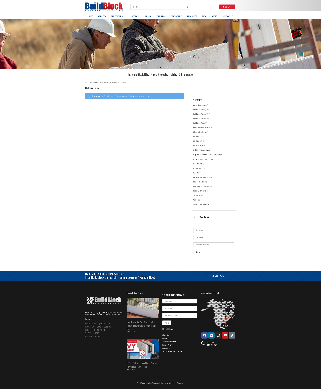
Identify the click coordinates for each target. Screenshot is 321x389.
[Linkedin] (211, 335)
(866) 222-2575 (212, 345)
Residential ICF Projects (201, 186)
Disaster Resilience (199, 132)
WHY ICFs (102, 16)
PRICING (148, 16)
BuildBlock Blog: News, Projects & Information (103, 82)
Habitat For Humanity (200, 150)
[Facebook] (204, 335)
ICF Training (197, 168)
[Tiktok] (232, 335)
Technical (196, 195)
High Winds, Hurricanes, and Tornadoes (206, 155)
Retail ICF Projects (199, 191)
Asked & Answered (199, 105)
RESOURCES (192, 16)
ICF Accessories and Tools (202, 159)
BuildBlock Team (199, 123)
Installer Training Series (201, 177)
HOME (90, 16)
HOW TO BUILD (176, 16)
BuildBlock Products (200, 114)
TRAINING (161, 16)
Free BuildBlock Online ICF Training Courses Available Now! (120, 277)
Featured (196, 137)
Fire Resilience (198, 146)
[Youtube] (225, 335)
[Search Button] (187, 7)
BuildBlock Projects (199, 119)
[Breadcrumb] (86, 83)
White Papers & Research (201, 204)
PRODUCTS (135, 16)
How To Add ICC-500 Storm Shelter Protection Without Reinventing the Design (141, 326)
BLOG (204, 16)
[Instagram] (218, 335)
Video (195, 200)
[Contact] (204, 343)
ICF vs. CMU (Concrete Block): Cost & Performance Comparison (141, 365)
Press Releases (198, 182)
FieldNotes (197, 141)
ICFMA (195, 173)
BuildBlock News (199, 110)
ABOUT (214, 16)
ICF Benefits (197, 164)
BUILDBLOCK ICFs (118, 16)
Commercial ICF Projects (201, 128)
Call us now (210, 342)
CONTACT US (228, 16)
